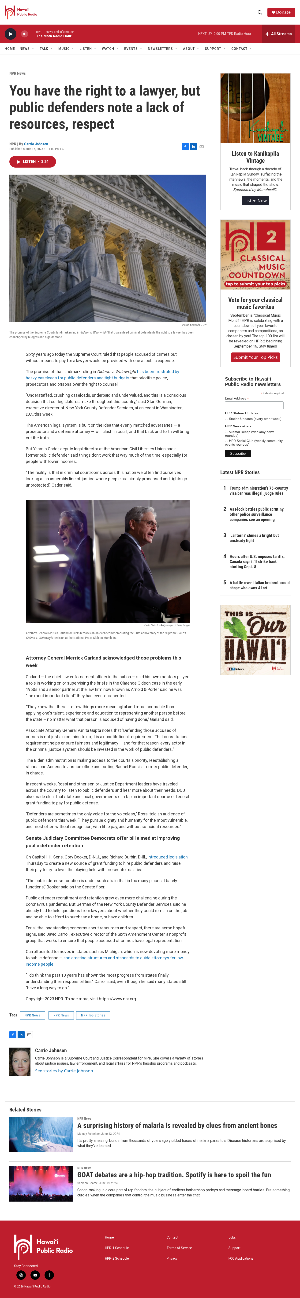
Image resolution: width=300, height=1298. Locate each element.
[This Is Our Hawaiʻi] (255, 640)
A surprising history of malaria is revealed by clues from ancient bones (177, 1125)
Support (234, 1248)
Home (10, 49)
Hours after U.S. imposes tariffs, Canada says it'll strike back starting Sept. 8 (257, 561)
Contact (172, 1237)
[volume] (25, 34)
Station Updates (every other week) (254, 419)
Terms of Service (179, 1248)
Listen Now (255, 200)
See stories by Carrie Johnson (64, 1071)
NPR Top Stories (93, 1015)
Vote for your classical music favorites (255, 303)
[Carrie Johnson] (19, 1062)
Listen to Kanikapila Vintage (255, 157)
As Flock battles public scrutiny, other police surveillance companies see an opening (257, 514)
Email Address (237, 398)
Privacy (172, 1258)
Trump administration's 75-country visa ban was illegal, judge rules (259, 491)
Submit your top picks (255, 357)
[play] (10, 34)
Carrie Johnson (36, 144)
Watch (108, 49)
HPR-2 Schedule (117, 1258)
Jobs (232, 1237)
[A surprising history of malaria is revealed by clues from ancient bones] (41, 1134)
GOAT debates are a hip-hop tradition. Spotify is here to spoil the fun (174, 1175)
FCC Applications (241, 1258)
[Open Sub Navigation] (33, 49)
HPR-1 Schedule (117, 1248)
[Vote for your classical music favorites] (255, 255)
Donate (283, 12)
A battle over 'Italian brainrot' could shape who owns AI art (260, 585)
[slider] (32, 33)
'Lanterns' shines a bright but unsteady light (254, 538)
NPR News (17, 73)
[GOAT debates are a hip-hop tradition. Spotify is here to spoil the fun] (41, 1183)
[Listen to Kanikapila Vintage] (255, 108)
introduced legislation (168, 856)
